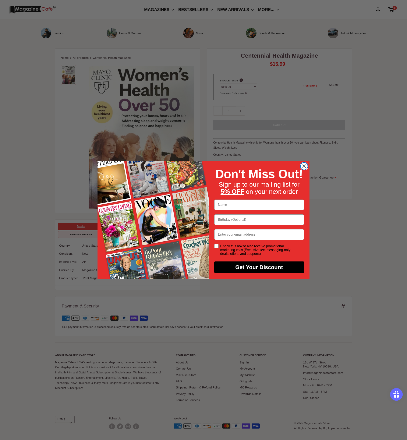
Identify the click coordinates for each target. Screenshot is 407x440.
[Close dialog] (304, 166)
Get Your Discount (259, 267)
